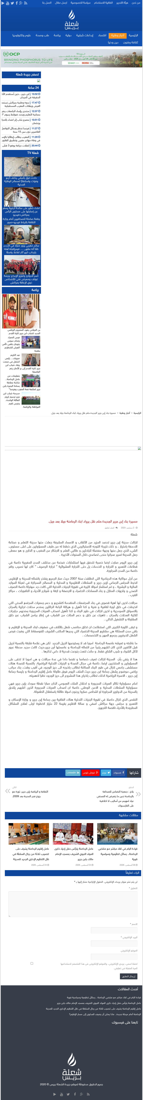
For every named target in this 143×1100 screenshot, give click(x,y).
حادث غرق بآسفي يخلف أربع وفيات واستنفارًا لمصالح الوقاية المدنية (21, 181)
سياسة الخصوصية (80, 2)
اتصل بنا (46, 2)
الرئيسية (133, 35)
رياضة (57, 35)
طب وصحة (42, 35)
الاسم (133, 924)
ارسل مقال (61, 2)
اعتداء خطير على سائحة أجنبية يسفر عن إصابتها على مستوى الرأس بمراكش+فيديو (21, 212)
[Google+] (21, 3)
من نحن (136, 2)
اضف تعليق (109, 528)
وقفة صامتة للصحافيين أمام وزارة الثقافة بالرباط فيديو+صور (21, 221)
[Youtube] (7, 3)
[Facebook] (16, 3)
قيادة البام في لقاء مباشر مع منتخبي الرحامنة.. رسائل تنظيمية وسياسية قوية (117, 854)
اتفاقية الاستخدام (103, 2)
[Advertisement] (73, 431)
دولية (69, 35)
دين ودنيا (113, 42)
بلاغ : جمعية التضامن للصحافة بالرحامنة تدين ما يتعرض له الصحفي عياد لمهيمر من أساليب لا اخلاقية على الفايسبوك (115, 796)
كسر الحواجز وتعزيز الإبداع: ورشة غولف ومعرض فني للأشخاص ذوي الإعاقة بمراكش (21, 279)
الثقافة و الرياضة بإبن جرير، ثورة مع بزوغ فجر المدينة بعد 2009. (30, 792)
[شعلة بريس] (71, 19)
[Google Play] (3, 3)
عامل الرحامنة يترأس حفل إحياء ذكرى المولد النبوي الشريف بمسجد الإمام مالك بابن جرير (73, 854)
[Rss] (26, 3)
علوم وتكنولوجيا (21, 35)
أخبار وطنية (117, 35)
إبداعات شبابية (84, 35)
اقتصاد (102, 35)
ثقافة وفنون (130, 42)
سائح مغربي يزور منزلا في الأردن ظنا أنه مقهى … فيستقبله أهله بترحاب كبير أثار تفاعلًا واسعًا (21, 249)
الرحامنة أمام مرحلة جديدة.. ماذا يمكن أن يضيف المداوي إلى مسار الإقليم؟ (105, 1014)
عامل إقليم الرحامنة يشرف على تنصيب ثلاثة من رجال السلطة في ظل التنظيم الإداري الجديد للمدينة (30, 854)
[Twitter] (12, 3)
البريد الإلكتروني (129, 937)
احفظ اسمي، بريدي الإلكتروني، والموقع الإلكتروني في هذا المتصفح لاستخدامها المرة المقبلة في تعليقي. (99, 966)
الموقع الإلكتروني (129, 950)
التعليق (133, 888)
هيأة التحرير (122, 2)
